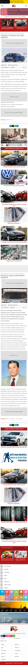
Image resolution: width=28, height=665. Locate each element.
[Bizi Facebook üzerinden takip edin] (2, 636)
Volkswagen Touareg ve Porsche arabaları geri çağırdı (14, 242)
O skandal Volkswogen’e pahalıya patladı (14, 185)
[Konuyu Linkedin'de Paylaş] (17, 126)
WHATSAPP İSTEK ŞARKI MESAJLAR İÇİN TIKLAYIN (17, 1)
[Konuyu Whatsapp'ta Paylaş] (15, 126)
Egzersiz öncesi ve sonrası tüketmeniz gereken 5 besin (7, 559)
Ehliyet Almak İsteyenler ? (14, 223)
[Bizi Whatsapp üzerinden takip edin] (14, 636)
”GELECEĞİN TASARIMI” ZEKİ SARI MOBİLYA (15, 17)
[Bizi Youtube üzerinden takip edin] (9, 636)
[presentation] (1, 17)
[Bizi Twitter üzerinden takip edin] (4, 636)
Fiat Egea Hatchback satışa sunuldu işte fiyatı (21, 28)
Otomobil (7, 33)
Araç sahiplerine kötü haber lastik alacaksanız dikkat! (14, 522)
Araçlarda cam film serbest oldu (14, 261)
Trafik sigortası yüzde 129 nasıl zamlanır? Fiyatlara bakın (14, 205)
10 (26, 145)
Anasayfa (2, 33)
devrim (7, 418)
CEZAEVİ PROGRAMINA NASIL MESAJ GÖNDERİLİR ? (7, 28)
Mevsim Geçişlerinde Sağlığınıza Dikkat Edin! (21, 559)
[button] (2, 144)
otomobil (12, 418)
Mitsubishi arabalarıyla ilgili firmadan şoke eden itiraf (14, 447)
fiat (12, 119)
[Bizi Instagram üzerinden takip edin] (7, 636)
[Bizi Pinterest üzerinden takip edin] (11, 636)
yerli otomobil (18, 418)
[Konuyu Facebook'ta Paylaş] (11, 126)
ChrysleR (8, 119)
